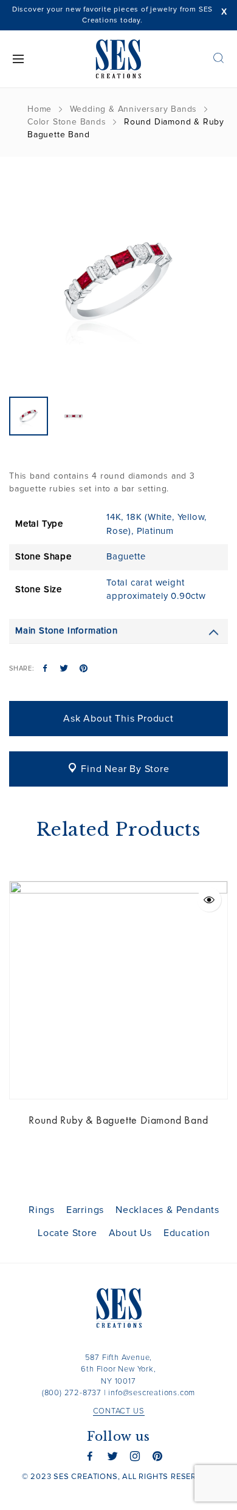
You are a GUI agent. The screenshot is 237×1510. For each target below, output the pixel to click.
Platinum (155, 531)
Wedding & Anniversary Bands (133, 109)
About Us (130, 1233)
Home (39, 109)
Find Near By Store (125, 769)
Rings (42, 1210)
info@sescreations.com (151, 1393)
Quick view (209, 899)
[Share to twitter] (64, 669)
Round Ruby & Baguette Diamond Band (118, 1120)
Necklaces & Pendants (167, 1210)
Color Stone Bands (66, 122)
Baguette (125, 556)
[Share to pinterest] (83, 669)
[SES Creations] (118, 58)
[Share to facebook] (45, 669)
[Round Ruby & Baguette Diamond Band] (118, 990)
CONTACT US (119, 1411)
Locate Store (67, 1233)
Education (186, 1233)
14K (113, 517)
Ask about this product (118, 718)
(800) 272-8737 (71, 1393)
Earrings (85, 1210)
